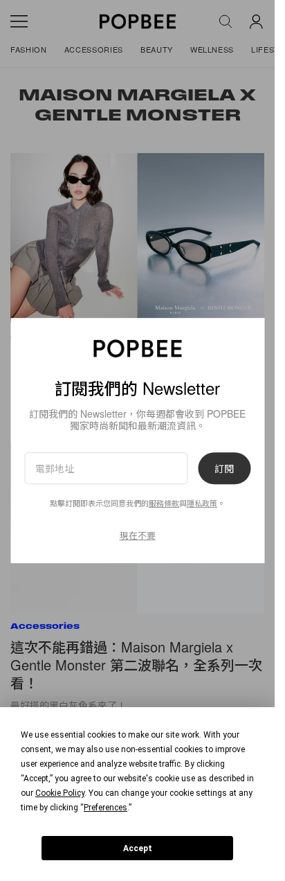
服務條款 (164, 502)
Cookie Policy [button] (59, 793)
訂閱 (224, 468)
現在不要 (138, 535)
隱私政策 (202, 502)
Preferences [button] (105, 807)
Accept (137, 848)
